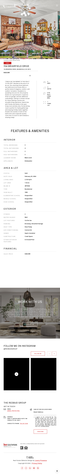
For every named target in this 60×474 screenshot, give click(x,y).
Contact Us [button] (30, 324)
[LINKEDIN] (30, 468)
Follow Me (37, 353)
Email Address (38, 412)
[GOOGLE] (37, 468)
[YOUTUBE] (33, 468)
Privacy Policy (45, 426)
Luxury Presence (41, 460)
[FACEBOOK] (22, 468)
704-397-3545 (24, 423)
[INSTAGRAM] (26, 468)
